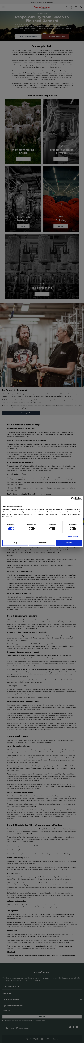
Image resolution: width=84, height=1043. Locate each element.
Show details (73, 536)
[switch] (32, 528)
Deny (15, 543)
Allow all (69, 543)
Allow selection (42, 543)
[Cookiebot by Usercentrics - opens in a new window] (73, 498)
